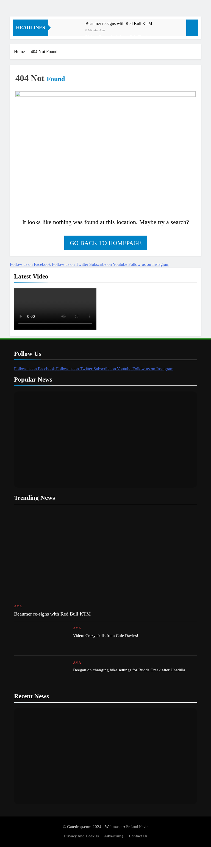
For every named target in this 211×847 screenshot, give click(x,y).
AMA (18, 606)
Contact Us (138, 836)
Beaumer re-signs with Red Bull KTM (118, 23)
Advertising (113, 836)
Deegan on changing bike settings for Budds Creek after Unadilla (129, 669)
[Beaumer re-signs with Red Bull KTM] (69, 31)
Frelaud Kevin (137, 826)
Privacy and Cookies (81, 836)
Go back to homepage (105, 242)
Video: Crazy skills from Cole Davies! (105, 635)
